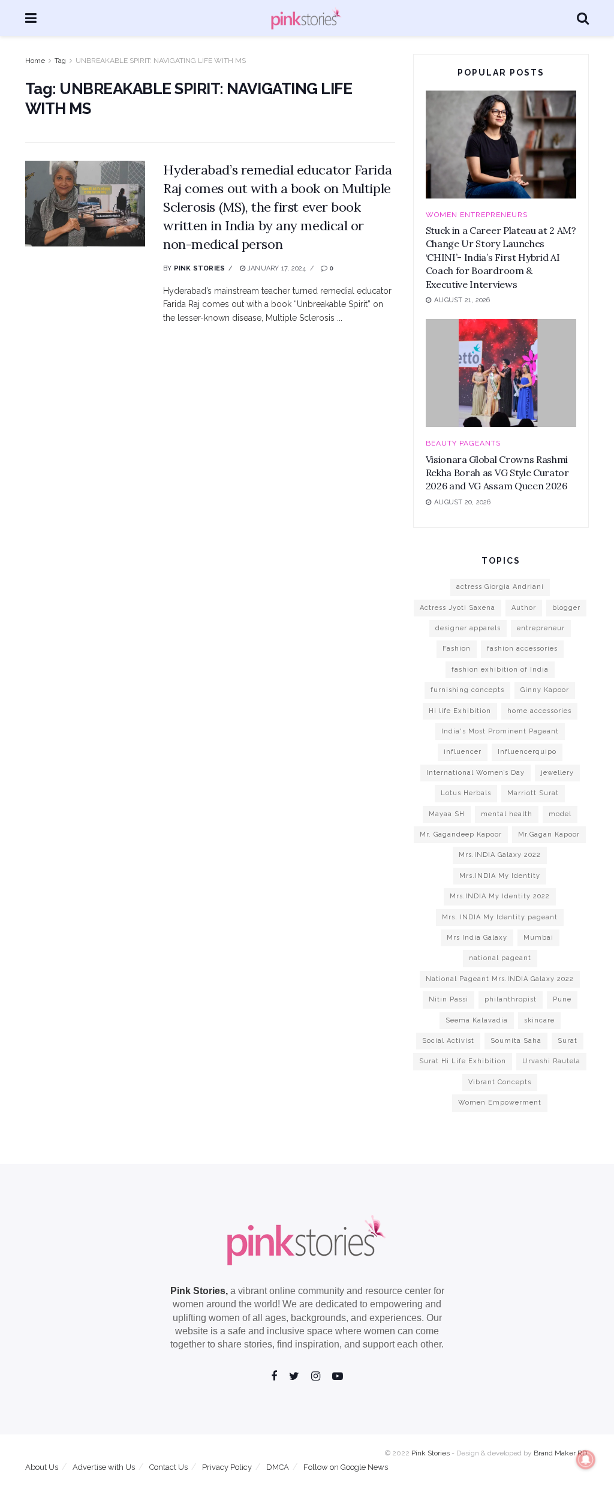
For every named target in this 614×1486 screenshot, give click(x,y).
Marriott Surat (533, 793)
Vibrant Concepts (499, 1082)
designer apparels (468, 628)
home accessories (539, 711)
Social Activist (448, 1041)
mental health (506, 814)
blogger (566, 608)
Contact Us (168, 1467)
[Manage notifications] (585, 1459)
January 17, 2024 (275, 268)
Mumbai (538, 937)
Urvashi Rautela (551, 1061)
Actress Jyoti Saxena (457, 608)
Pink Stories (199, 268)
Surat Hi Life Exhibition (462, 1061)
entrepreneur (541, 628)
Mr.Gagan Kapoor (549, 834)
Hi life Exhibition (460, 711)
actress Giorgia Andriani (500, 587)
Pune (562, 999)
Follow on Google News (345, 1467)
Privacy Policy (227, 1467)
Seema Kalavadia (477, 1020)
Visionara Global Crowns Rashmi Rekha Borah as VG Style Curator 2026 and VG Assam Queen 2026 (497, 472)
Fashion (457, 648)
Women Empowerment (499, 1102)
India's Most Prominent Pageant (500, 731)
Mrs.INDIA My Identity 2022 (500, 896)
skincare (539, 1020)
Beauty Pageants (463, 443)
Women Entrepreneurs (477, 214)
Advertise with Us (104, 1467)
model (560, 814)
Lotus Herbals (466, 793)
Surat (567, 1041)
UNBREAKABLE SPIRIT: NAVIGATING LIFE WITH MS (161, 60)
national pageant (500, 958)
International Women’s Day (475, 773)
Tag (60, 60)
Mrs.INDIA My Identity (499, 876)
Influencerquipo (527, 752)
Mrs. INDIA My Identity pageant (500, 917)
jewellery (557, 773)
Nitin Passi (448, 999)
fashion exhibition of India (500, 669)
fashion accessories (522, 648)
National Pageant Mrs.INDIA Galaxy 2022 (500, 979)
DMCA (277, 1467)
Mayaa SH (447, 814)
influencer (462, 752)
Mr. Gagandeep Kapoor (461, 834)
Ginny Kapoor (544, 690)
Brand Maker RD (560, 1453)
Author (523, 608)
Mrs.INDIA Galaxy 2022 (500, 855)
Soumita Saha (515, 1041)
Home (35, 60)
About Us (41, 1467)
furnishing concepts (467, 690)
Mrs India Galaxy (477, 937)
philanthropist (510, 999)
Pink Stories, (199, 1291)
